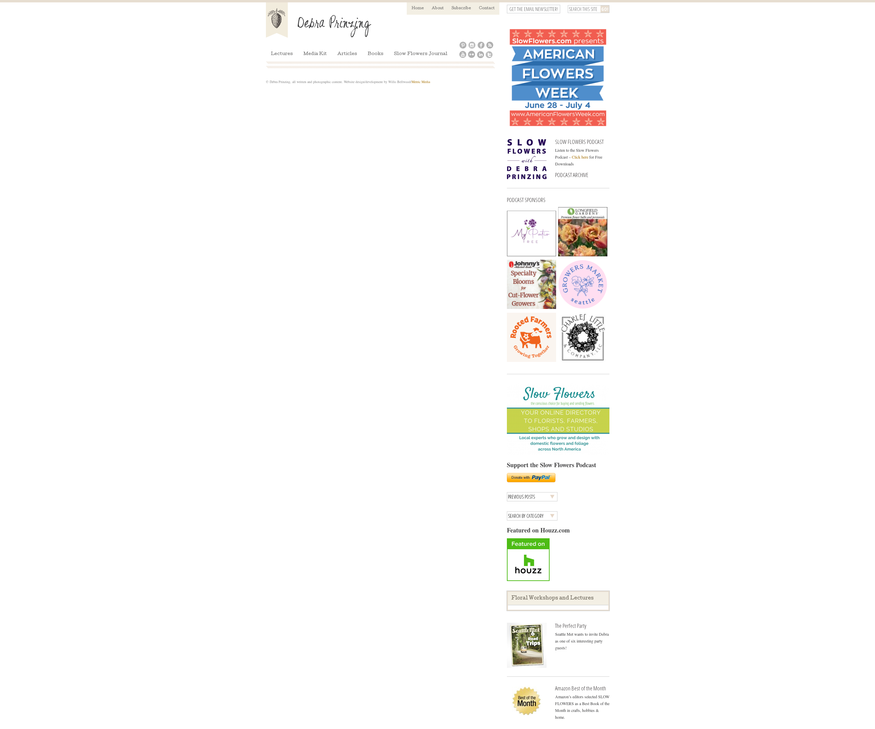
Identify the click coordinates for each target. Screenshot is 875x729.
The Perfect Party (570, 626)
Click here (580, 157)
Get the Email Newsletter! (533, 9)
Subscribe (461, 8)
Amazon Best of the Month (580, 688)
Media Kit (315, 54)
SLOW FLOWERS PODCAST (579, 142)
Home (418, 8)
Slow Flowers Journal (420, 54)
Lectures (282, 54)
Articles (347, 54)
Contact (487, 8)
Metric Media (421, 81)
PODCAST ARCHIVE (571, 175)
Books (375, 54)
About (438, 8)
